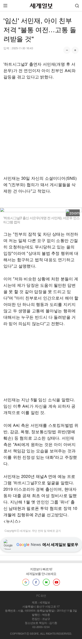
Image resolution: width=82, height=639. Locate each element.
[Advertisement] (41, 127)
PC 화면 (41, 595)
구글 (25, 582)
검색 (77, 5)
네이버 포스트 (46, 582)
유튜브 (56, 582)
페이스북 (36, 582)
